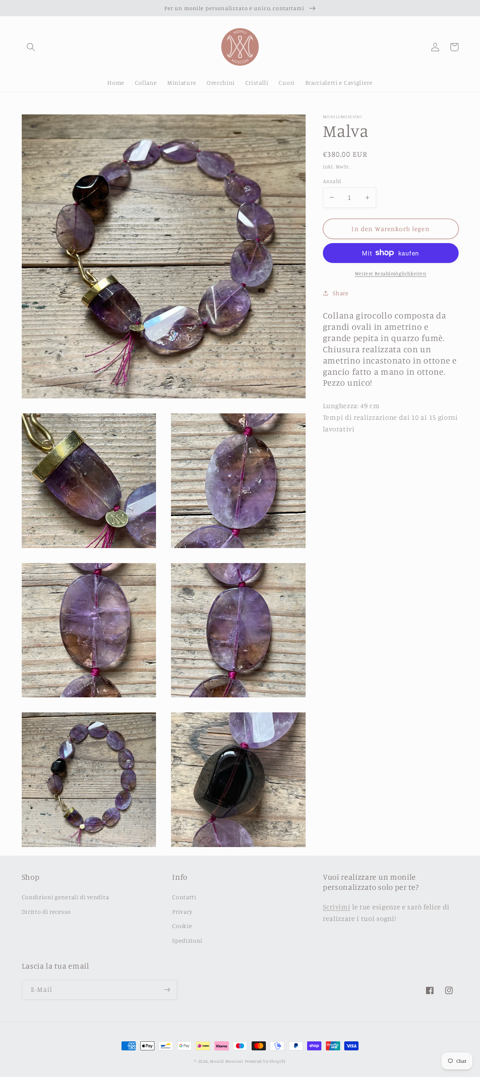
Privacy (182, 911)
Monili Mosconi (226, 1061)
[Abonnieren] (167, 990)
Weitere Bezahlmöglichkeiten (391, 273)
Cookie (182, 926)
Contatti (184, 897)
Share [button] (340, 292)
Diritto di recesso (46, 911)
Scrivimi (337, 907)
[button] (31, 47)
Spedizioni (187, 940)
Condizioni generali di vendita (65, 897)
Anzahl (332, 180)
